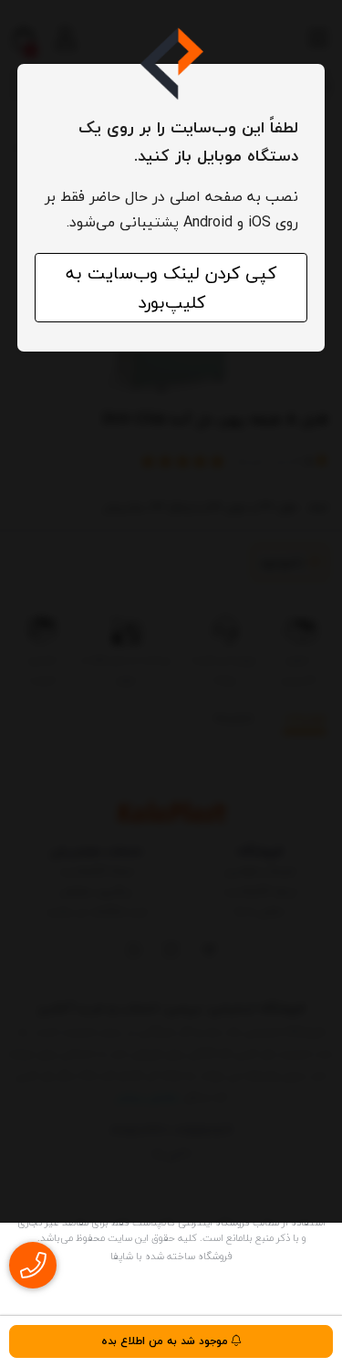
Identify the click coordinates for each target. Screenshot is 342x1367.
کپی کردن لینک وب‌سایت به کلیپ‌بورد (171, 287)
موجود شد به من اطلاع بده (166, 1341)
